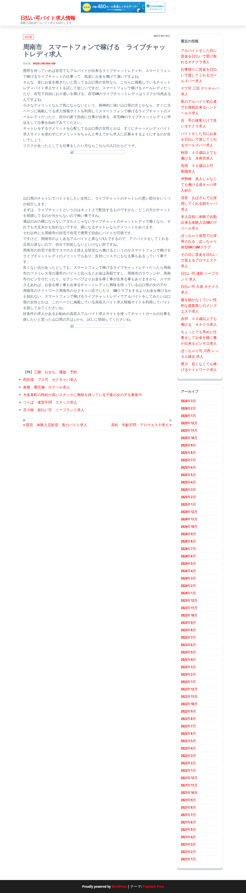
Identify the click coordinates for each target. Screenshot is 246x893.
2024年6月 (188, 556)
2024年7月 (188, 548)
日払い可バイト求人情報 (47, 17)
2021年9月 (188, 799)
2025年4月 (188, 482)
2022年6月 (188, 733)
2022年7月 (188, 726)
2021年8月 (188, 807)
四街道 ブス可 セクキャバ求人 (50, 379)
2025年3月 (188, 489)
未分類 (28, 37)
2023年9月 (188, 622)
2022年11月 (189, 696)
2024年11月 (189, 519)
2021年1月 (188, 859)
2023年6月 (188, 644)
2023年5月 (188, 652)
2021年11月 (189, 785)
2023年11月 (189, 607)
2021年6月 (188, 822)
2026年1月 (188, 415)
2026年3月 (188, 400)
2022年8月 (188, 718)
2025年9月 (188, 445)
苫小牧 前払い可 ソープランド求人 (53, 409)
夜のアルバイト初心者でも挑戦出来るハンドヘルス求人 (199, 107)
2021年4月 (188, 836)
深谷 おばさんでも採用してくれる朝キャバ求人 (199, 203)
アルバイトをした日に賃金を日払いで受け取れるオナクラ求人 (199, 56)
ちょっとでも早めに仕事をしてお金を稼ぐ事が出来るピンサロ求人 (199, 337)
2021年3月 (188, 844)
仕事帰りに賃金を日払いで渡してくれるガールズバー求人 (199, 75)
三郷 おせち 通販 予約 (55, 372)
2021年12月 (189, 777)
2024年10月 (189, 526)
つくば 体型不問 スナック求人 (50, 402)
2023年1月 (188, 681)
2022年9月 (188, 711)
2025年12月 (189, 423)
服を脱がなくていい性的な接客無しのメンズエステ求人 (199, 305)
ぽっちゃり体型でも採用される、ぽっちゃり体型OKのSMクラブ (199, 241)
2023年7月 (188, 637)
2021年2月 (188, 851)
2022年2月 (188, 763)
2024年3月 (188, 578)
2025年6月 (188, 467)
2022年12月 (189, 689)
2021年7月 (188, 814)
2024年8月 (188, 541)
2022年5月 (188, 740)
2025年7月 (188, 459)
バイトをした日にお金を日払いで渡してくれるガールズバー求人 (199, 139)
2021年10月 (189, 792)
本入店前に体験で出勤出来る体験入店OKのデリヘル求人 (199, 222)
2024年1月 (188, 593)
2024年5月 (188, 563)
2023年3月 (188, 666)
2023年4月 (188, 659)
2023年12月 (189, 600)
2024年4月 (188, 570)
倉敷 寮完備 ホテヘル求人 (46, 387)
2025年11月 (189, 430)
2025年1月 (188, 504)
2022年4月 (188, 748)
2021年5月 (188, 829)
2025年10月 (189, 437)
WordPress (119, 886)
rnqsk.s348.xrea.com (44, 63)
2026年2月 (188, 408)
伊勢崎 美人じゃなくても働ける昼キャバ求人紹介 (199, 184)
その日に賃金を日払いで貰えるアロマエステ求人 (199, 260)
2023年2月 (188, 674)
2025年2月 (188, 496)
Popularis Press (153, 886)
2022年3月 (188, 755)
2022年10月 (189, 703)
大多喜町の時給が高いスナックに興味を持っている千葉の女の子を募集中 (82, 394)
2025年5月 (188, 474)
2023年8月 (188, 629)
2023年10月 (189, 615)
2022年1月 (188, 770)
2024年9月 (188, 533)
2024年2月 (188, 585)
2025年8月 (188, 452)
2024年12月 (189, 511)
